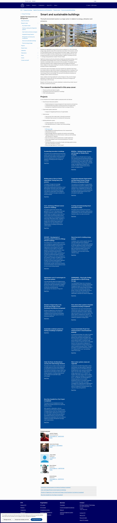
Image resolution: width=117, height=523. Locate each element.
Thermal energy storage (27, 43)
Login (95, 1)
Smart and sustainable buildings (68, 10)
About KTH (22, 512)
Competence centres (45, 510)
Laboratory (23, 50)
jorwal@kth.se (53, 457)
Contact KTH (82, 513)
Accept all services (36, 519)
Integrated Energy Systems (28, 34)
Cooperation (23, 510)
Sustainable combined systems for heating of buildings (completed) (55, 487)
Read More (46, 163)
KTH (21, 10)
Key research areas (26, 25)
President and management (46, 512)
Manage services (7, 519)
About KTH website (84, 520)
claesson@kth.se (53, 436)
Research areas (57, 10)
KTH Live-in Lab (48, 129)
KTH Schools (43, 507)
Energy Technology (28, 10)
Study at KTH (23, 505)
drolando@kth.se (53, 479)
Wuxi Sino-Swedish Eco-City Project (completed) (52, 494)
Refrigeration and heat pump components (28, 37)
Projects (23, 45)
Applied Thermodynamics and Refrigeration (42, 10)
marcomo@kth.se (53, 468)
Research (22, 507)
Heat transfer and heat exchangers (29, 32)
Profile (51, 437)
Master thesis (24, 48)
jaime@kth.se (53, 445)
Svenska (95, 5)
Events (22, 57)
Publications (24, 53)
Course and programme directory (67, 507)
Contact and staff (25, 60)
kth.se (22, 1)
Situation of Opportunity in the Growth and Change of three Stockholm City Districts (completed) (62, 492)
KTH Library (42, 505)
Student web (28, 1)
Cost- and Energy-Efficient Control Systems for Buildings (53, 489)
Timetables (62, 505)
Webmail (62, 510)
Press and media (83, 517)
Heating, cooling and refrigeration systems (29, 28)
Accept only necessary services (22, 519)
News (22, 55)
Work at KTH (82, 515)
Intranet (33, 1)
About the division (25, 20)
